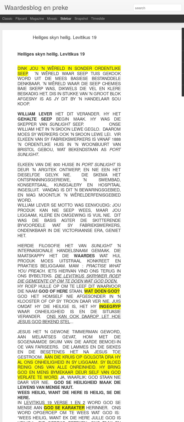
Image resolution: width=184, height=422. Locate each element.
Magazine (37, 18)
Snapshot (81, 18)
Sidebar (65, 18)
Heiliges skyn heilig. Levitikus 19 (64, 37)
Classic (7, 18)
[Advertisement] (145, 106)
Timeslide (98, 18)
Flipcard (21, 18)
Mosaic (52, 18)
